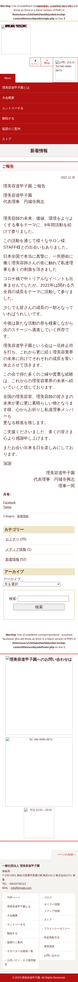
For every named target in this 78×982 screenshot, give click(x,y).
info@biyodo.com (21, 888)
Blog (47, 62)
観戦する (8, 118)
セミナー (12, 539)
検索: (13, 599)
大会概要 (8, 97)
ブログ (48, 897)
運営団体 (49, 946)
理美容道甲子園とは (15, 87)
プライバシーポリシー (57, 928)
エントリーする (12, 108)
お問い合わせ (52, 955)
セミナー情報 (52, 904)
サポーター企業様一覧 (20, 951)
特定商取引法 (52, 937)
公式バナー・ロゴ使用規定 (20, 962)
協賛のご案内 (11, 128)
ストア (6, 139)
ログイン (35, 64)
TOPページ (13, 897)
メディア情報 (15, 549)
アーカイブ (12, 579)
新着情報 (22, 516)
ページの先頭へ (66, 854)
